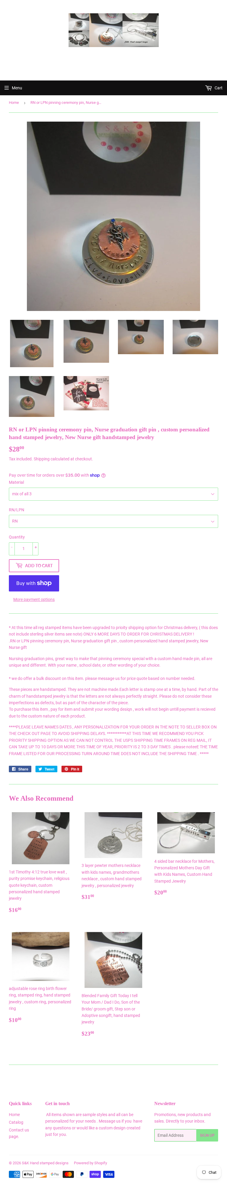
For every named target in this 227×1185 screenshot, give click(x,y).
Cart (218, 88)
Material (16, 482)
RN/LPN (16, 509)
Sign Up (207, 1135)
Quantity (17, 537)
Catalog (16, 1122)
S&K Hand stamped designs (45, 1163)
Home (14, 102)
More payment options (34, 599)
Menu (17, 88)
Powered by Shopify (90, 1163)
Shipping (42, 459)
